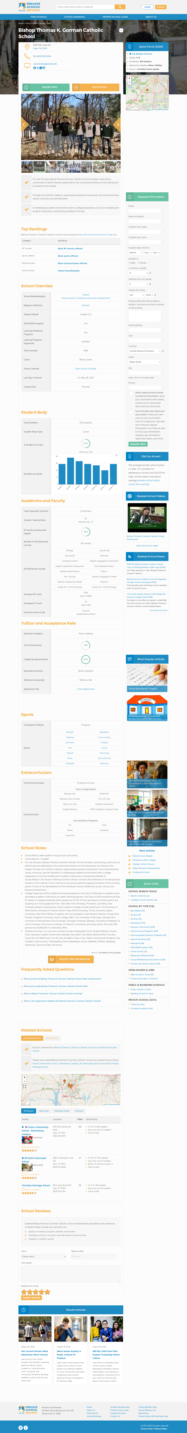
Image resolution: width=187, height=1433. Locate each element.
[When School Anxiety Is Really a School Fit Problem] (70, 1329)
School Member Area (147, 1407)
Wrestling (104, 763)
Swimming (104, 753)
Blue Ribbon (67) (138, 910)
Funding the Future (140, 872)
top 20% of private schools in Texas (96, 235)
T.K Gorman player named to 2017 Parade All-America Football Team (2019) (146, 596)
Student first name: (137, 227)
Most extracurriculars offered (72, 263)
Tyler (35, 48)
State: (131, 357)
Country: (132, 346)
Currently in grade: (137, 268)
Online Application (86, 689)
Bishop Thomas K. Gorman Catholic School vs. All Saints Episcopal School (75, 1049)
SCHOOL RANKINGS (74, 17)
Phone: (131, 383)
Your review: (26, 1262)
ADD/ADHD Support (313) (142, 947)
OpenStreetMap (115, 1104)
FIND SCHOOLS (39, 17)
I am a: (24, 1251)
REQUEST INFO (49, 87)
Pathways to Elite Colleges (144, 860)
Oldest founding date (69, 271)
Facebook (25, 1427)
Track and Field (104, 758)
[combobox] (83, 7)
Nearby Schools (52, 1038)
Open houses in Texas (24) (142, 974)
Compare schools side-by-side (144, 900)
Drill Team (70, 742)
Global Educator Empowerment (146, 868)
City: (130, 336)
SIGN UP (161, 7)
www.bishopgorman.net (45, 64)
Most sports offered (68, 256)
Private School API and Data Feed (153, 1416)
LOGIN (147, 7)
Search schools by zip (140, 896)
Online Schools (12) (139, 951)
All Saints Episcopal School (92, 1064)
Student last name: (137, 237)
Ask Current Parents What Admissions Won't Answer (34, 1353)
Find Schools (92, 1413)
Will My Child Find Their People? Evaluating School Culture (106, 1355)
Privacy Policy (160, 1429)
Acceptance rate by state (142, 1008)
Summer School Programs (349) (144, 931)
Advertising (143, 1413)
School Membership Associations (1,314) (148, 959)
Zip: (130, 368)
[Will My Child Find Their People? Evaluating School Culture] (106, 1329)
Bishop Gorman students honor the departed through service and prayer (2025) (146, 581)
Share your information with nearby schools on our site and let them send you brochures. (150, 399)
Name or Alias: (77, 1251)
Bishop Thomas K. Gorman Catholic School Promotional (145, 538)
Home (89, 1407)
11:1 (92, 522)
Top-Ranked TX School (142, 54)
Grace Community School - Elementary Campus (56, 1064)
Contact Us (115, 1416)
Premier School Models (142, 856)
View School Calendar (85, 369)
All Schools (29, 1111)
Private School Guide (119, 1410)
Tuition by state (138, 1004)
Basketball (104, 732)
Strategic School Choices (143, 864)
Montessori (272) (138, 923)
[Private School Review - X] (20, 1428)
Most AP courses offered (70, 249)
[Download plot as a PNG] (116, 455)
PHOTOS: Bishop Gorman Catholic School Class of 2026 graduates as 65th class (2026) (146, 566)
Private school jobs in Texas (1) (144, 978)
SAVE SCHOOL (99, 87)
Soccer (104, 748)
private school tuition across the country (144, 482)
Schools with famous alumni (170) (145, 963)
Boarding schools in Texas (142, 993)
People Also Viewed (32, 1038)
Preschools (79, 1111)
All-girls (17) (136, 914)
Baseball (70, 732)
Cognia (85, 295)
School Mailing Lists (147, 1410)
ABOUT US (151, 17)
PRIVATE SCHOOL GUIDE (115, 17)
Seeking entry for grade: (140, 279)
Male (133, 263)
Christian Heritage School (36, 1185)
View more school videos (147, 545)
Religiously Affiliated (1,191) (142, 955)
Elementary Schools (62, 1111)
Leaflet (105, 1104)
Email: (131, 206)
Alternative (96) (137, 943)
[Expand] (24, 1087)
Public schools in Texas (141, 989)
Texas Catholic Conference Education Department (85, 298)
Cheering (70, 737)
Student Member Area (120, 1407)
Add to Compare (32, 1147)
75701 (44, 48)
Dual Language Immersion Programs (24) (148, 935)
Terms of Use (147, 1429)
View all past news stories (158, 610)
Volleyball (70, 763)
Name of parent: (136, 216)
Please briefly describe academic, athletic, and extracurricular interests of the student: (146, 304)
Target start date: (136, 290)
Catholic (86, 305)
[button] (71, 1088)
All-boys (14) (136, 919)
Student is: (133, 259)
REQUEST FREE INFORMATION (75, 959)
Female (142, 263)
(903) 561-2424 (44, 56)
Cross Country (104, 737)
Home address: (135, 325)
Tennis (70, 758)
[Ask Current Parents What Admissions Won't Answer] (35, 1329)
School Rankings (94, 1416)
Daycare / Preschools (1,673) (143, 927)
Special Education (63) (140, 939)
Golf (70, 748)
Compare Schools (118, 1413)
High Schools (44, 1111)
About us (91, 1410)
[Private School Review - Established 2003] (29, 7)
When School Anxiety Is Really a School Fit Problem (69, 1355)
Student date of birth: (139, 248)
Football (104, 742)
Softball (70, 753)
